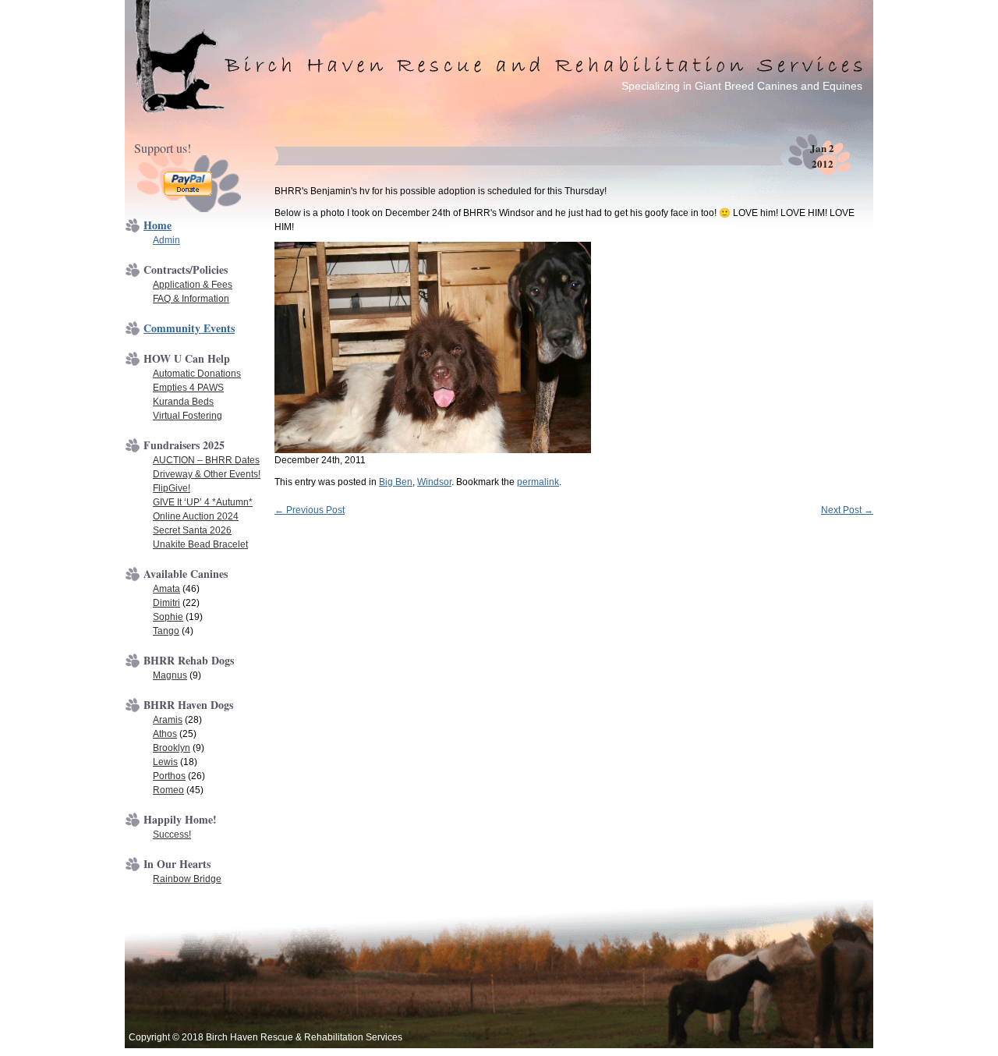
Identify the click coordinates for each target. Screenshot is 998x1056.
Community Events (189, 328)
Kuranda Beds (183, 401)
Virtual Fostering (187, 415)
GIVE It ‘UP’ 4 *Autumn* (203, 502)
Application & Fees (192, 284)
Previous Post (309, 510)
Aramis (167, 719)
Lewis (165, 762)
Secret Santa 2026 (192, 530)
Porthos (169, 776)
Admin (166, 240)
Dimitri (166, 602)
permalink (538, 482)
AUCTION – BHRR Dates (206, 460)
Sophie (168, 616)
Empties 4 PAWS (188, 387)
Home (157, 225)
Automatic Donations (197, 373)
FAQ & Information (191, 298)
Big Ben (395, 482)
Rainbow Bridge (187, 879)
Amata (166, 588)
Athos (165, 733)
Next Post (847, 510)
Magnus (170, 675)
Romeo (168, 790)
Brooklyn (171, 747)
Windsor (434, 482)
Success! (172, 834)
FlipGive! (171, 488)
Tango (166, 630)
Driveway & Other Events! (206, 474)
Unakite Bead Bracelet (200, 544)
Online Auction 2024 (196, 516)
